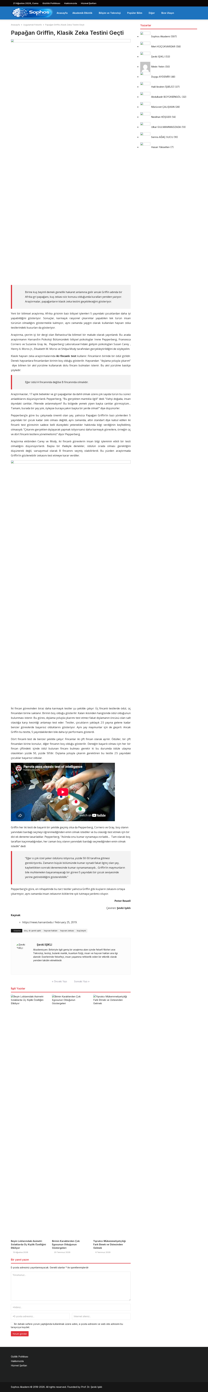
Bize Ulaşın (167, 13)
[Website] (43, 966)
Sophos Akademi (160, 36)
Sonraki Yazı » (82, 981)
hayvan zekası (67, 930)
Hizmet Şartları (88, 3)
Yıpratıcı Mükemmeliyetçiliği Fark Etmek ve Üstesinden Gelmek (109, 1244)
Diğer (152, 13)
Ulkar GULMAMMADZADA (166, 127)
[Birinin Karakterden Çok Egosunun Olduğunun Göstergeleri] (70, 1116)
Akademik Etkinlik (82, 13)
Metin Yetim (157, 66)
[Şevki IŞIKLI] (22, 956)
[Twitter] (38, 966)
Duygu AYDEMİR (160, 76)
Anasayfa (62, 13)
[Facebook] (34, 966)
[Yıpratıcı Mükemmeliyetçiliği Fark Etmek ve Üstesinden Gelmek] (111, 1116)
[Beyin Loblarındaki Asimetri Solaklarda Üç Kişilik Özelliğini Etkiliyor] (29, 1116)
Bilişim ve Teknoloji (110, 13)
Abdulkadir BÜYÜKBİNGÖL (166, 96)
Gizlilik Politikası (51, 3)
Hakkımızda (70, 3)
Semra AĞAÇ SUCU (162, 137)
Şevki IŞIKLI (44, 944)
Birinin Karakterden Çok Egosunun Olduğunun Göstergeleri (66, 1244)
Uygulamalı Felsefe (32, 25)
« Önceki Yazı (59, 981)
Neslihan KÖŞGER (161, 117)
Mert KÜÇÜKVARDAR (163, 46)
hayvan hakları (50, 930)
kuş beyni (81, 930)
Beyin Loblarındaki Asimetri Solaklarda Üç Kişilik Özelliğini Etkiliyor (28, 1244)
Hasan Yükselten (160, 147)
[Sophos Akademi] (32, 12)
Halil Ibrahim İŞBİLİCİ (162, 86)
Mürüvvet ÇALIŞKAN (163, 107)
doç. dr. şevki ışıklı (32, 930)
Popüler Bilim (134, 13)
